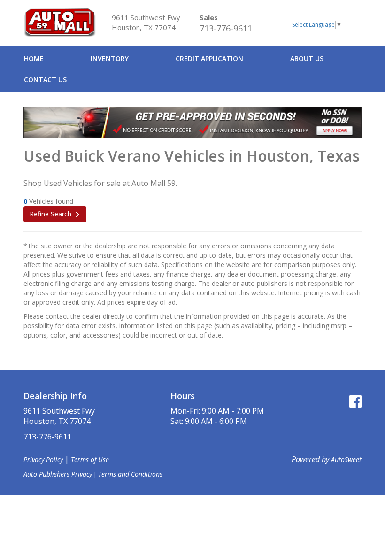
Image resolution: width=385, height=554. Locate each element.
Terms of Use (90, 459)
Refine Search (50, 213)
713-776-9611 (226, 28)
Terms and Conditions (130, 473)
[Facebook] (355, 401)
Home (34, 58)
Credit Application (209, 58)
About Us (306, 58)
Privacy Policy (43, 459)
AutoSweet (346, 459)
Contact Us (45, 79)
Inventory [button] (110, 58)
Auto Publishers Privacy (57, 473)
